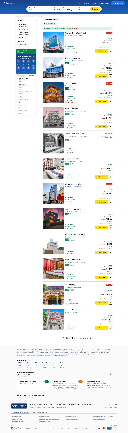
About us (94, 3)
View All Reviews (22, 376)
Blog (51, 404)
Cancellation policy (61, 407)
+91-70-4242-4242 (83, 3)
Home (17, 16)
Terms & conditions (40, 407)
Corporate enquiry (104, 3)
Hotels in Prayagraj (25, 16)
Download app (86, 404)
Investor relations (42, 404)
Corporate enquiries (74, 404)
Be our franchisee (60, 404)
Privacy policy (50, 407)
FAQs (31, 407)
